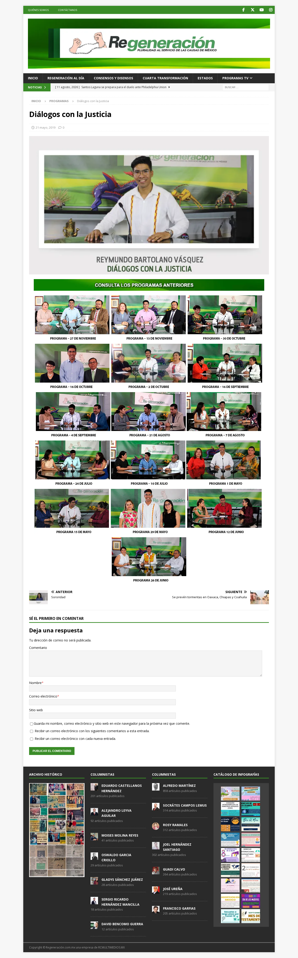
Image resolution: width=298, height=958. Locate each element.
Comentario (38, 647)
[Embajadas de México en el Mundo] (230, 870)
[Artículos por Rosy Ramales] (155, 827)
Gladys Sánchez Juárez (122, 879)
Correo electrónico (43, 696)
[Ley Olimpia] (230, 885)
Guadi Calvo (174, 869)
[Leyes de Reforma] (230, 794)
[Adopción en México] (230, 901)
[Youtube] (261, 10)
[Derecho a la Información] (250, 840)
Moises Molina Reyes (120, 835)
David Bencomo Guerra (122, 924)
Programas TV (235, 78)
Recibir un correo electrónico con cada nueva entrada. (75, 738)
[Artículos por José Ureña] (155, 891)
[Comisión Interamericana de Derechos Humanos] (230, 809)
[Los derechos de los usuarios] (250, 809)
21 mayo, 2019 (45, 127)
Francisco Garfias (179, 908)
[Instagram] (271, 10)
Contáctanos (67, 10)
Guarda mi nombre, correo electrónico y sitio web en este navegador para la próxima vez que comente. (112, 723)
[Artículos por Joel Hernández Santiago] (155, 847)
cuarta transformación (165, 78)
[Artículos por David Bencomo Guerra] (94, 926)
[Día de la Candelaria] (250, 870)
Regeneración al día (65, 78)
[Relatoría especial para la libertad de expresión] (250, 794)
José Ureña (173, 889)
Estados (205, 78)
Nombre (35, 683)
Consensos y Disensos (113, 78)
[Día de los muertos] (250, 901)
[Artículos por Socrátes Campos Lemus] (155, 808)
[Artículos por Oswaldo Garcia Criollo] (94, 857)
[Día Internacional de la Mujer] (230, 855)
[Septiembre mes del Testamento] (250, 916)
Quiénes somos (38, 10)
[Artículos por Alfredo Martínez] (155, 788)
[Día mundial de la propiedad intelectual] (230, 840)
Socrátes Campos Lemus (185, 805)
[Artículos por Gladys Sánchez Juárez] (94, 882)
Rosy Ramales (175, 825)
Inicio (33, 78)
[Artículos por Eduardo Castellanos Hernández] (94, 788)
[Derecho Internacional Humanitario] (250, 855)
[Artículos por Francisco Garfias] (155, 911)
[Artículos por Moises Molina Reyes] (94, 838)
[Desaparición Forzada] (250, 885)
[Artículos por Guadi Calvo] (155, 872)
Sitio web (36, 710)
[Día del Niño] (250, 824)
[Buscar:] (245, 87)
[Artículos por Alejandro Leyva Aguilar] (94, 813)
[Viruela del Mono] (230, 824)
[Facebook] (243, 10)
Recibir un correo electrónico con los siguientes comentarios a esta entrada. (92, 731)
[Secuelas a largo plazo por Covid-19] (230, 916)
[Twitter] (252, 10)
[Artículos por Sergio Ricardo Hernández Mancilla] (94, 902)
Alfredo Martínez (179, 785)
